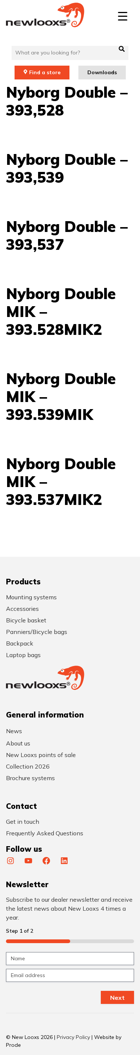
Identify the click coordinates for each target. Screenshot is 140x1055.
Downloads (102, 72)
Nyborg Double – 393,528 (67, 101)
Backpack (19, 643)
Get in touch (22, 821)
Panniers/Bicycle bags (36, 631)
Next (117, 997)
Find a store (44, 72)
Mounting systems (31, 597)
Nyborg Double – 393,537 (67, 235)
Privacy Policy (73, 1037)
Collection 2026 (28, 766)
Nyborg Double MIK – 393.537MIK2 (61, 481)
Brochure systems (30, 778)
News (14, 731)
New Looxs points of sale (41, 755)
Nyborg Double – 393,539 (67, 168)
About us (18, 743)
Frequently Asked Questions (44, 833)
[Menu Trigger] (122, 16)
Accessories (22, 608)
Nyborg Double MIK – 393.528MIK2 (61, 311)
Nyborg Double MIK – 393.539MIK (61, 396)
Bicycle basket (26, 620)
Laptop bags (23, 655)
